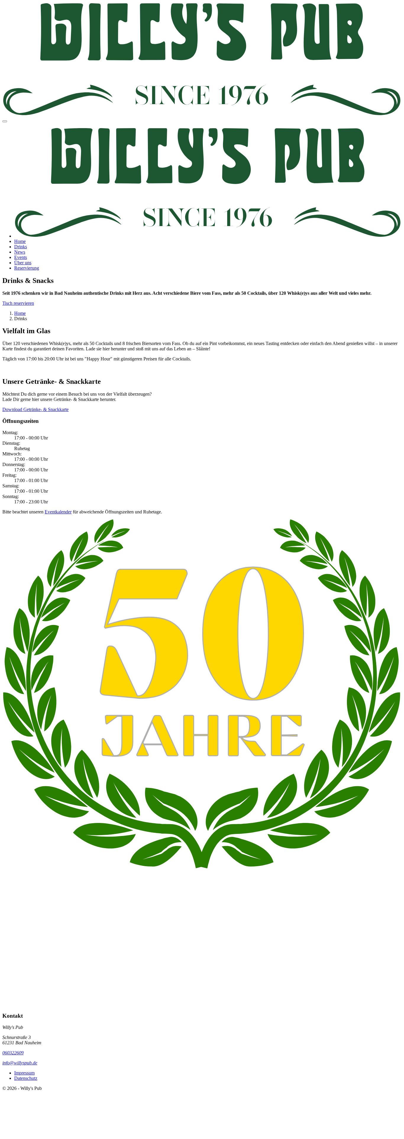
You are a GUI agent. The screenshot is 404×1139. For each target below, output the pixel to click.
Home (20, 241)
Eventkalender (58, 511)
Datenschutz (25, 1078)
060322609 (13, 1052)
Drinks (20, 246)
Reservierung (26, 267)
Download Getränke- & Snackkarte (35, 409)
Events (20, 257)
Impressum (24, 1072)
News (19, 251)
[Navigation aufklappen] (4, 121)
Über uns (22, 262)
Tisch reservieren (18, 303)
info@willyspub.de (19, 1062)
